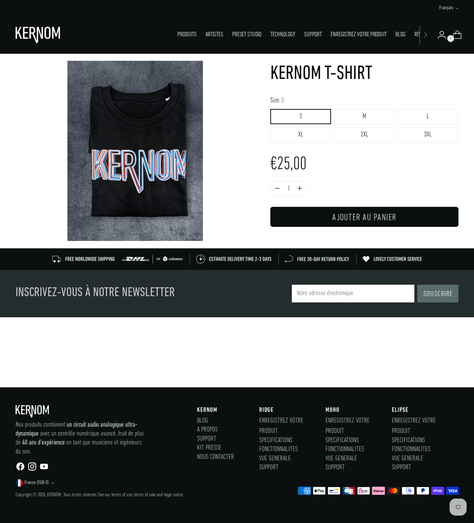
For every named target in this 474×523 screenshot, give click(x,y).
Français (446, 8)
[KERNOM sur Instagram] (31, 468)
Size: (277, 100)
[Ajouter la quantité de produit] (277, 188)
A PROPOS (207, 429)
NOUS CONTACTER (215, 457)
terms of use (121, 495)
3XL (428, 134)
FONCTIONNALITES (278, 449)
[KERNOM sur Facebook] (20, 468)
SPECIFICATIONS (276, 440)
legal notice (173, 495)
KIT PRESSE (209, 447)
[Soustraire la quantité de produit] (299, 188)
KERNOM (54, 495)
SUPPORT (206, 439)
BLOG (202, 420)
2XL (364, 134)
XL (300, 134)
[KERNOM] (38, 35)
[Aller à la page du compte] (438, 34)
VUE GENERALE (275, 458)
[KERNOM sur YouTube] (43, 468)
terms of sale (145, 495)
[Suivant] (425, 35)
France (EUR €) (36, 483)
